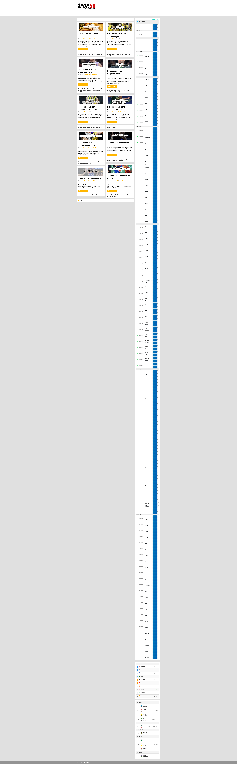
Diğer (145, 14)
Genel (97, 53)
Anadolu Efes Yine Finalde (118, 142)
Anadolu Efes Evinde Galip (89, 178)
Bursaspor (122, 90)
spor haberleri (99, 54)
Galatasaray (124, 159)
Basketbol (82, 53)
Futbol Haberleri (89, 14)
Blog (150, 14)
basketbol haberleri (88, 53)
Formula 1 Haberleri (136, 14)
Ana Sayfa (80, 14)
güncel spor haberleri (114, 54)
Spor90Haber (94, 38)
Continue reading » (83, 48)
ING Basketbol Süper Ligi (90, 54)
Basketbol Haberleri (101, 14)
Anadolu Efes (82, 161)
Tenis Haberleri (125, 14)
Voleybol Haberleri (114, 14)
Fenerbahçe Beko (126, 53)
